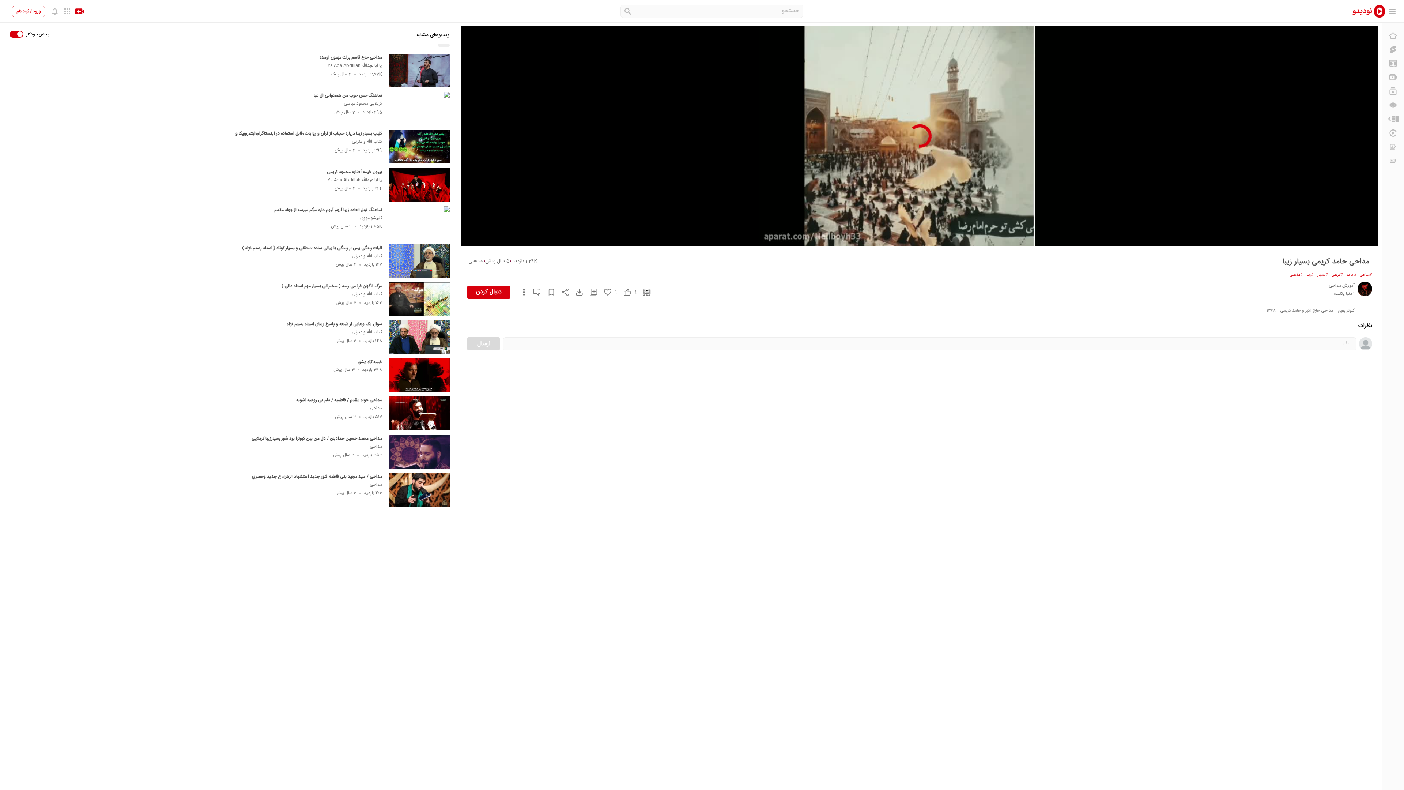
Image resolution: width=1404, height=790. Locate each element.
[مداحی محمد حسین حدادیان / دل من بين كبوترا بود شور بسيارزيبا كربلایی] (419, 452)
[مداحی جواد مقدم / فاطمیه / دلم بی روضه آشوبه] (419, 413)
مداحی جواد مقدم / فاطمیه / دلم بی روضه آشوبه (339, 400)
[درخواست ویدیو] (1393, 147)
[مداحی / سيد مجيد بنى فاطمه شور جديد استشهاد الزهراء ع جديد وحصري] (419, 490)
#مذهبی (1296, 275)
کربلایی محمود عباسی (363, 103)
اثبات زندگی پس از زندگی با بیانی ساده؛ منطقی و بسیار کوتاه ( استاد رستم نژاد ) (312, 248)
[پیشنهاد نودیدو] (1393, 63)
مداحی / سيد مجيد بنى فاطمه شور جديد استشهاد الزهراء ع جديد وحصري (317, 476)
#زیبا (1310, 275)
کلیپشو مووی (371, 218)
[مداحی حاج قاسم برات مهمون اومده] (419, 70)
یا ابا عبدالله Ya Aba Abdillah (355, 65)
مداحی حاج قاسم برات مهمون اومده (351, 57)
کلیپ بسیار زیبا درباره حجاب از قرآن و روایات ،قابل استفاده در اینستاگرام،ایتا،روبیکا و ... (306, 133)
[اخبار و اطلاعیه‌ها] (1393, 161)
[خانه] (1393, 35)
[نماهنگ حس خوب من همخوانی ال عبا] (419, 108)
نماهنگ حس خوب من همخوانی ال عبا (348, 95)
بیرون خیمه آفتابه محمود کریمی (354, 172)
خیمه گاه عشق (370, 362)
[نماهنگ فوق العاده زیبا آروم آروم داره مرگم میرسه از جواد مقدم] (419, 223)
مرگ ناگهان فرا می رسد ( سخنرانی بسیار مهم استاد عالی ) (332, 286)
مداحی (376, 408)
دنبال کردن (489, 292)
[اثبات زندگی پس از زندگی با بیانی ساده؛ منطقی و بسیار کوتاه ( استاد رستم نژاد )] (419, 261)
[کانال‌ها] (1393, 77)
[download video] (576, 292)
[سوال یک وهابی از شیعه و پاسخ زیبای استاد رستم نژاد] (419, 337)
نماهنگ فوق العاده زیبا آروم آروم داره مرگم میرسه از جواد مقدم (328, 210)
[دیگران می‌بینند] (1393, 105)
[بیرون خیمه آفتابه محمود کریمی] (419, 185)
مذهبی (475, 261)
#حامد (1351, 275)
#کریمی (1337, 275)
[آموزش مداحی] (1365, 289)
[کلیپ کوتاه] (1393, 49)
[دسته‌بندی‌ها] (1393, 119)
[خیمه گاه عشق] (419, 375)
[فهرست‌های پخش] (1393, 91)
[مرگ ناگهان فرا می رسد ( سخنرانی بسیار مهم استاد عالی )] (419, 299)
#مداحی (1366, 275)
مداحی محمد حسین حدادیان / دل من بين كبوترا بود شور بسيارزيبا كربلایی (317, 438)
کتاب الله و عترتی (367, 141)
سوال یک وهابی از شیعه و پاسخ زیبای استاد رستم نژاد (334, 324)
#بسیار (1322, 275)
